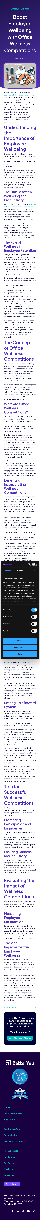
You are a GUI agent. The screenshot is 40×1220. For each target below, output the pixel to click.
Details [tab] (20, 571)
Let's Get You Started (20, 1038)
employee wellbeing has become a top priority (19, 95)
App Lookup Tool (12, 1129)
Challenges (9, 1169)
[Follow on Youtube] (28, 1211)
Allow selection (20, 647)
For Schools (9, 1157)
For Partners (10, 1163)
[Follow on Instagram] (34, 1211)
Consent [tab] (7, 571)
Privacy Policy (10, 1135)
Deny (20, 654)
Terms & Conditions (13, 1141)
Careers (8, 1107)
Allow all (20, 641)
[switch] (34, 617)
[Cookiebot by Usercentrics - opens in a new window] (28, 564)
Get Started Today (13, 1113)
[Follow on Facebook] (12, 1211)
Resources (9, 1175)
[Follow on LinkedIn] (18, 1211)
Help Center (10, 1119)
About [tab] (32, 571)
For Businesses (11, 1150)
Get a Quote (12, 1184)
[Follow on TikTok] (23, 1211)
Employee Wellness (20, 8)
